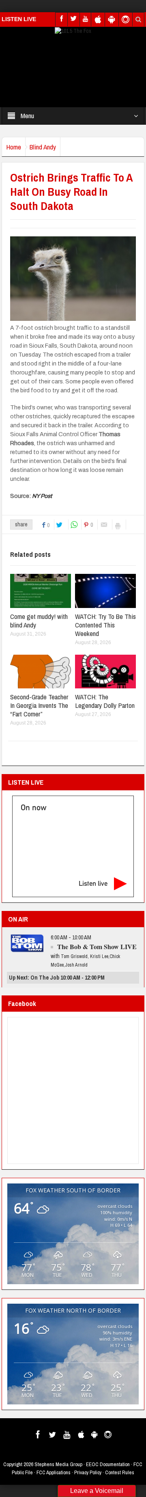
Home (13, 146)
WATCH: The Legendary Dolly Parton (105, 701)
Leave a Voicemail (96, 1490)
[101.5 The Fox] (73, 30)
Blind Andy (43, 146)
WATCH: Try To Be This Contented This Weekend (105, 625)
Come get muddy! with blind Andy (39, 621)
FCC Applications (53, 1472)
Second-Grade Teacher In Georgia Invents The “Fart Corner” (39, 705)
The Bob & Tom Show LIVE (97, 946)
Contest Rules (119, 1472)
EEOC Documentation (108, 1464)
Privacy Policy (87, 1472)
